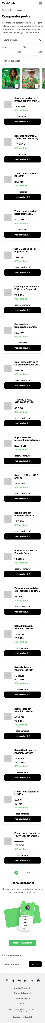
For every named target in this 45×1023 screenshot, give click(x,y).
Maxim (25, 47)
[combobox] (22, 61)
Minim (4, 47)
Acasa (4, 10)
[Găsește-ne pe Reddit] (38, 980)
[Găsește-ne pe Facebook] (13, 980)
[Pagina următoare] (33, 873)
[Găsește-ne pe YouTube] (25, 980)
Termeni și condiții (22, 993)
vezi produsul (21, 121)
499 (28, 873)
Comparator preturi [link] (17, 10)
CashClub (8, 3)
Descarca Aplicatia (22, 942)
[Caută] (40, 40)
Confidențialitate (22, 998)
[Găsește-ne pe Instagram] (7, 980)
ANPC (22, 1003)
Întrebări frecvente (22, 988)
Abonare (35, 964)
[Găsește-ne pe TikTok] (32, 980)
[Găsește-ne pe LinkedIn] (19, 980)
